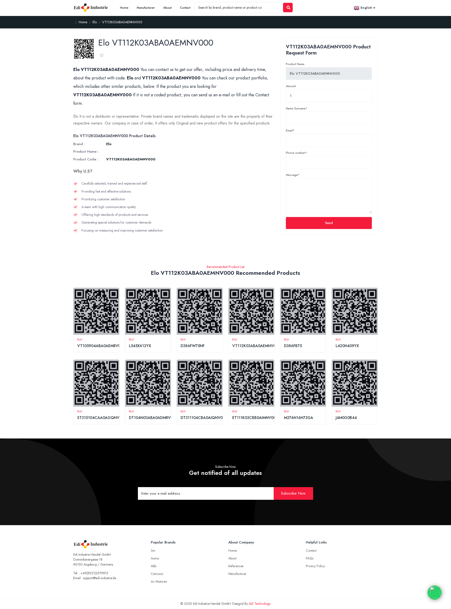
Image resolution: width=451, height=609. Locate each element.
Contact (185, 7)
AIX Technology (259, 603)
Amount (291, 86)
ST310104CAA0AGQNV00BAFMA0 (108, 417)
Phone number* (296, 153)
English (365, 7)
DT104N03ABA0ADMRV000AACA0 (160, 417)
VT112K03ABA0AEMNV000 (256, 346)
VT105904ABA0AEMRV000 (101, 346)
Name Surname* (296, 108)
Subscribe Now (293, 493)
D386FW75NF (193, 346)
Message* (292, 175)
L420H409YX (347, 346)
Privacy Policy (315, 566)
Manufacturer (146, 7)
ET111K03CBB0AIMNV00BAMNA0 (262, 417)
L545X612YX (140, 346)
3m (153, 550)
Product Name (295, 64)
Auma (155, 558)
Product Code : (85, 159)
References (235, 566)
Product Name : (86, 151)
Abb (153, 566)
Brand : (79, 144)
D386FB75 (293, 346)
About (167, 7)
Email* (290, 130)
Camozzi (157, 573)
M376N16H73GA (298, 417)
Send (329, 223)
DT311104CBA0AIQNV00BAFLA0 (210, 417)
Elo (79, 339)
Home (124, 7)
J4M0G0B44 (346, 417)
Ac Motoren (159, 581)
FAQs (309, 558)
